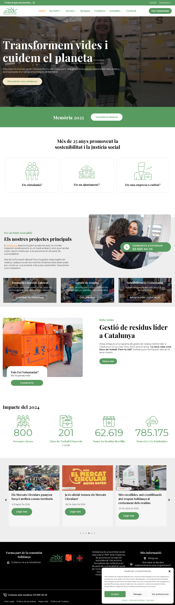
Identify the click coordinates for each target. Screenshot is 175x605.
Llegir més (21, 511)
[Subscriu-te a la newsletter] (24, 562)
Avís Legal (150, 600)
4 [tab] (89, 533)
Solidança (11, 245)
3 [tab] (86, 533)
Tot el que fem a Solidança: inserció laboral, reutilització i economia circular (138, 499)
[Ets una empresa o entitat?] (143, 175)
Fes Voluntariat (160, 10)
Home (42, 11)
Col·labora (99, 11)
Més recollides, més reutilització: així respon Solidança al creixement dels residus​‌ (87, 499)
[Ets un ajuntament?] (87, 175)
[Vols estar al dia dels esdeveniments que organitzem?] (151, 564)
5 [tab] (91, 533)
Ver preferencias (160, 594)
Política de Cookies (60, 601)
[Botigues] (151, 558)
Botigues (85, 11)
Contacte (131, 11)
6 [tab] (94, 533)
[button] (169, 571)
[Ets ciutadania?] (32, 175)
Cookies (124, 600)
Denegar (137, 594)
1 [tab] (80, 533)
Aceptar (115, 594)
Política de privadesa (137, 600)
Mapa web (43, 601)
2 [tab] (83, 533)
